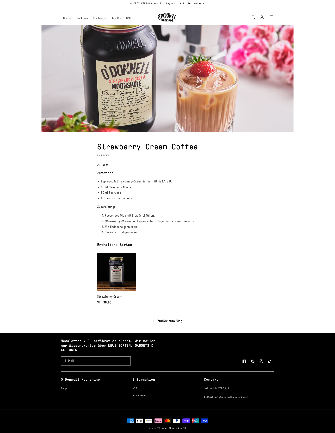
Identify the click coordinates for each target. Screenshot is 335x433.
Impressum (139, 395)
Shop (64, 388)
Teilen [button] (105, 164)
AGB (134, 388)
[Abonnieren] (126, 361)
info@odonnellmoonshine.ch (231, 397)
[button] (67, 18)
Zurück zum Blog (170, 321)
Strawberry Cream (120, 187)
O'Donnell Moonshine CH (171, 428)
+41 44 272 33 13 (219, 388)
